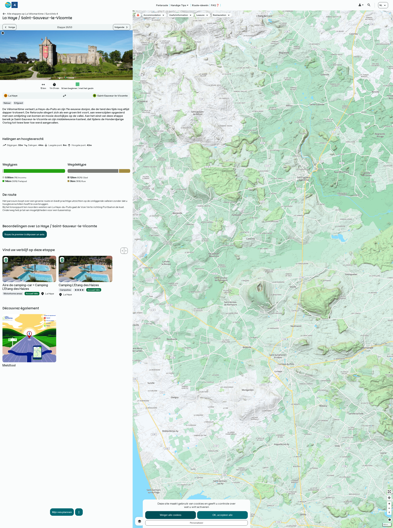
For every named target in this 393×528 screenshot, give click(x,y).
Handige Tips (178, 5)
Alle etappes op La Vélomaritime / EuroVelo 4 (32, 13)
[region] (263, 269)
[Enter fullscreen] (389, 491)
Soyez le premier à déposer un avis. (24, 234)
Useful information (178, 15)
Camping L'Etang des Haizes (79, 285)
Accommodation (152, 15)
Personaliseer (196, 523)
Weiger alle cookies (170, 515)
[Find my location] (389, 497)
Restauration (219, 15)
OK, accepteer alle (222, 515)
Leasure (200, 15)
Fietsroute (162, 5)
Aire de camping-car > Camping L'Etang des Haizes (25, 287)
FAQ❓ (215, 5)
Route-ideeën (200, 5)
